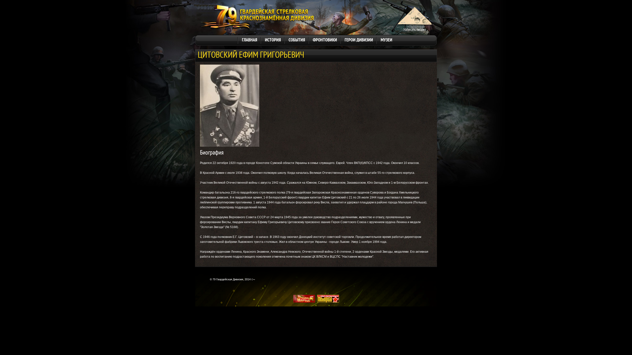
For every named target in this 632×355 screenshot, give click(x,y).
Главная (249, 40)
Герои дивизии (359, 40)
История (273, 40)
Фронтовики (325, 40)
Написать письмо (415, 30)
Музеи (386, 40)
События (297, 40)
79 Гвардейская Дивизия (257, 18)
